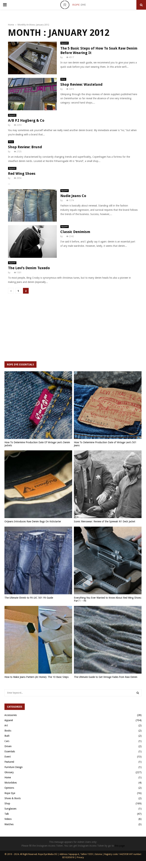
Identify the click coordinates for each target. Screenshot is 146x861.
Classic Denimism (75, 232)
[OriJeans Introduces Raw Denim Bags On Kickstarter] (38, 484)
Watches (9, 824)
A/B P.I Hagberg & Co (26, 120)
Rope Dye (9, 793)
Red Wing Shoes (21, 173)
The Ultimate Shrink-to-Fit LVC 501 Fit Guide (28, 597)
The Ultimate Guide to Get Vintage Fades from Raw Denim (105, 677)
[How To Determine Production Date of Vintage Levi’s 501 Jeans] (108, 405)
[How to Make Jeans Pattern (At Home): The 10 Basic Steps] (38, 640)
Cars (6, 741)
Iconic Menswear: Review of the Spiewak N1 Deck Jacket (104, 521)
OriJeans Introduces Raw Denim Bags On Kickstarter (32, 521)
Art (6, 725)
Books (7, 730)
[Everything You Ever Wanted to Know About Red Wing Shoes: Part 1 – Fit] (108, 560)
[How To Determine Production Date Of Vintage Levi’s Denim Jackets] (38, 405)
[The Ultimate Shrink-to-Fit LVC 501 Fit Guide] (38, 560)
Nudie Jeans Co (73, 196)
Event (7, 756)
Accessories (10, 715)
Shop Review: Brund (25, 147)
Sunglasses (10, 808)
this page (120, 845)
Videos (8, 819)
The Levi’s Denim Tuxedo (29, 268)
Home (7, 777)
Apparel (64, 43)
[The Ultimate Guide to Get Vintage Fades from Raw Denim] (108, 640)
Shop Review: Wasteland (81, 84)
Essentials (9, 751)
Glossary (9, 772)
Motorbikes (10, 782)
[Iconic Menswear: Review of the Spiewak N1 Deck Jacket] (108, 484)
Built (6, 735)
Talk (6, 813)
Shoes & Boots (12, 798)
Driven (8, 746)
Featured (9, 761)
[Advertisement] (73, 329)
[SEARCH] (138, 692)
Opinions (9, 787)
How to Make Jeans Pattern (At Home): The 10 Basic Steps (36, 677)
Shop (63, 79)
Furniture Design (13, 767)
